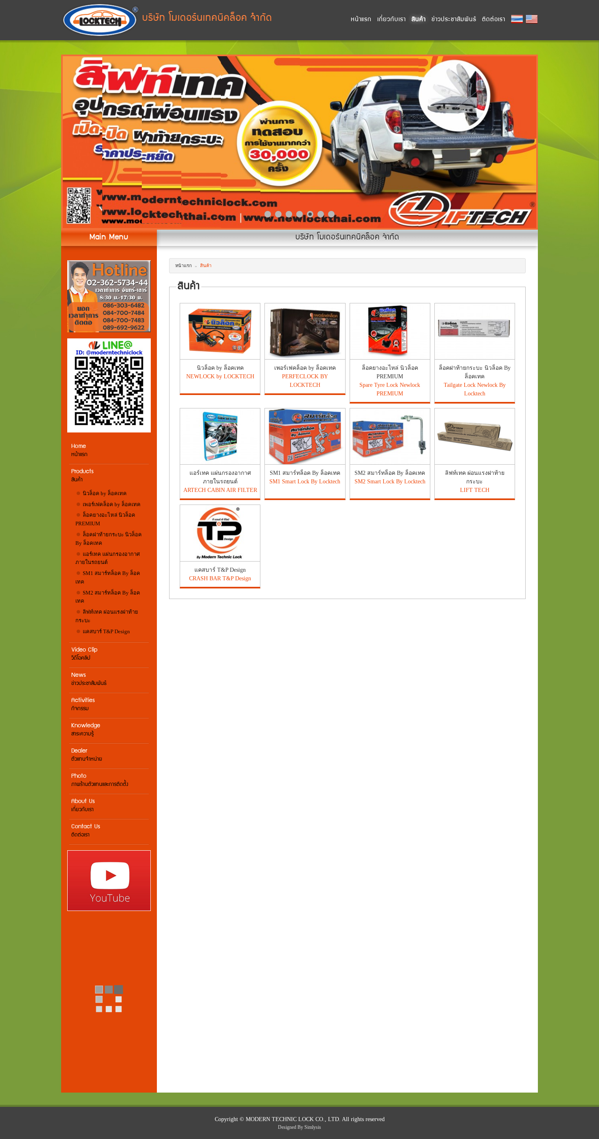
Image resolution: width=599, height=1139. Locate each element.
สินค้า (419, 19)
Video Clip (84, 654)
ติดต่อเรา (493, 19)
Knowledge (85, 730)
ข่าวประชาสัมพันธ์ (454, 19)
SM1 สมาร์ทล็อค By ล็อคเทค (107, 577)
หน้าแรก (361, 19)
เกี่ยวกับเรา (391, 19)
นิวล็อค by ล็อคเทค (104, 493)
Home (79, 450)
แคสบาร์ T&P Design (105, 631)
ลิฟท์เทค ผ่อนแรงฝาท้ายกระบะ (106, 616)
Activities (83, 704)
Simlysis (312, 1127)
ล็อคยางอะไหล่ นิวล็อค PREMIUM (105, 519)
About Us (83, 805)
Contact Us (85, 831)
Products (82, 476)
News (88, 679)
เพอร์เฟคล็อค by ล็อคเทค (111, 504)
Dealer (86, 755)
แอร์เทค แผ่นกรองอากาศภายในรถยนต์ (107, 558)
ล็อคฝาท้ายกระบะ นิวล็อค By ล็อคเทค (108, 538)
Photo (99, 780)
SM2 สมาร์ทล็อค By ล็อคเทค (107, 597)
